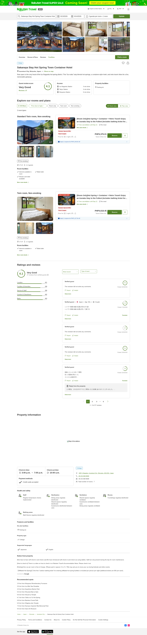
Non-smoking (75, 106)
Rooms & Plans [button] (33, 57)
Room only (52, 106)
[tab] (112, 106)
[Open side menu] (128, 9)
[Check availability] (125, 135)
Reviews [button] (43, 57)
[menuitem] (96, 9)
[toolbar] (70, 16)
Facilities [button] (51, 57)
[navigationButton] (83, 401)
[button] (26, 9)
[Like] (123, 62)
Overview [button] (22, 57)
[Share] (128, 63)
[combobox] (36, 16)
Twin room (63, 106)
